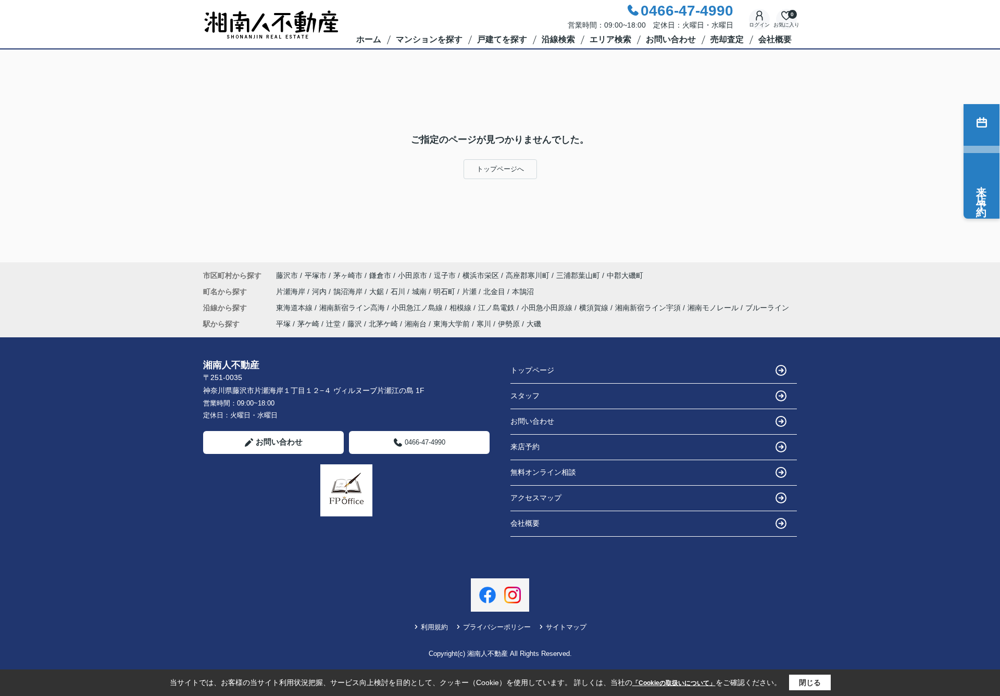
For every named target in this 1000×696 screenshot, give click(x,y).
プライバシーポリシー (497, 627)
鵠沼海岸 (349, 291)
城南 (420, 291)
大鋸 (377, 291)
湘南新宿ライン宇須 (649, 307)
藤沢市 (287, 275)
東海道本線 (295, 307)
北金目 (495, 291)
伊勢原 (509, 324)
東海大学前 (451, 324)
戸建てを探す (502, 39)
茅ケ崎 (308, 324)
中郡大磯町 (625, 275)
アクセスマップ (535, 497)
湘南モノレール (714, 307)
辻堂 (333, 324)
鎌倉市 (380, 275)
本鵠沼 (523, 291)
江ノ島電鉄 (497, 307)
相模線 (461, 307)
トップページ (532, 370)
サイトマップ (566, 627)
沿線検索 (558, 39)
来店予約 (525, 446)
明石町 (445, 291)
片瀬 (470, 291)
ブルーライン (767, 307)
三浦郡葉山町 (578, 275)
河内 (320, 291)
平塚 (283, 324)
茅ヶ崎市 (347, 275)
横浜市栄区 (481, 275)
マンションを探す (429, 39)
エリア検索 (610, 39)
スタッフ (525, 395)
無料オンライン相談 (543, 472)
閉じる (810, 682)
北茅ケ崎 (383, 324)
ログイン (759, 25)
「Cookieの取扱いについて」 (674, 683)
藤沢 (354, 324)
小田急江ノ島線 (418, 307)
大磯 (534, 324)
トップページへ (500, 169)
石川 (399, 291)
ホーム (368, 39)
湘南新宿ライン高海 (353, 307)
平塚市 (316, 275)
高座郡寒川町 (527, 275)
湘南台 (416, 324)
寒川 (484, 324)
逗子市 (445, 275)
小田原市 (412, 275)
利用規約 (434, 627)
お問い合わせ (671, 39)
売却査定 (727, 39)
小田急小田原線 (547, 307)
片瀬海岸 (291, 291)
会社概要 (775, 39)
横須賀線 (594, 307)
